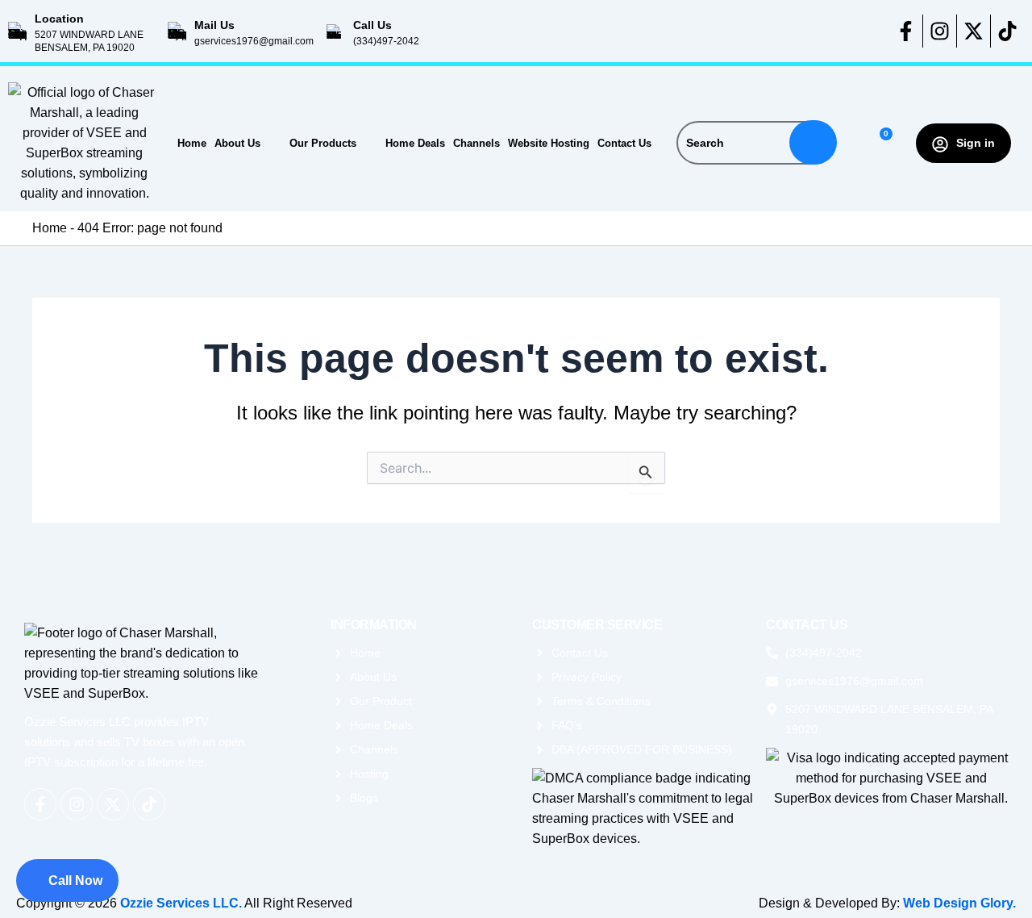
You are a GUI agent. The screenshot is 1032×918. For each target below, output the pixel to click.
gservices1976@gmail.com (254, 41)
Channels (476, 143)
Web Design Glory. (959, 903)
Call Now (75, 880)
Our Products (322, 143)
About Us (237, 143)
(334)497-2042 (386, 41)
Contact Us (624, 143)
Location (59, 18)
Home (191, 143)
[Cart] (879, 143)
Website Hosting (548, 143)
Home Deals (415, 143)
